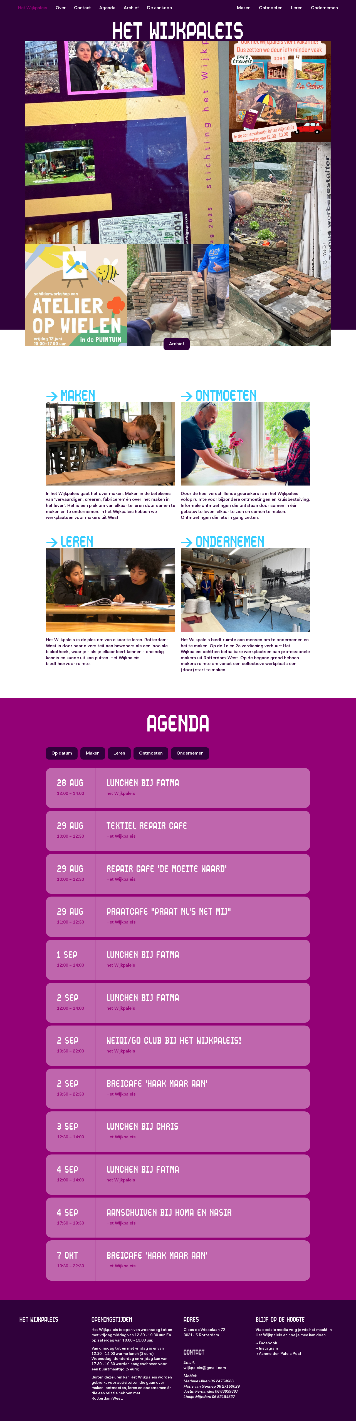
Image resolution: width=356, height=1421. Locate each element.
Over (61, 8)
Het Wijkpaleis (32, 8)
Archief (131, 8)
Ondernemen (324, 8)
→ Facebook (266, 1343)
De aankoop (159, 8)
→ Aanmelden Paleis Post (278, 1354)
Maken (244, 8)
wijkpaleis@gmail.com (205, 1368)
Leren (297, 8)
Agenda (107, 8)
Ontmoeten (271, 8)
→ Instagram (267, 1349)
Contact (82, 8)
